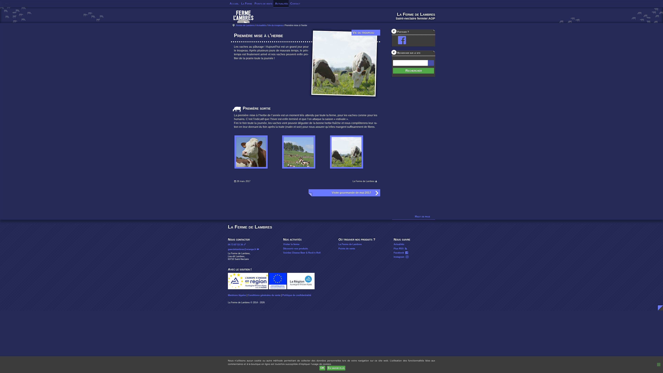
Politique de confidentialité (296, 295)
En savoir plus (336, 367)
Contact (295, 3)
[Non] (658, 364)
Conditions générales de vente (264, 295)
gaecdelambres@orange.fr (242, 249)
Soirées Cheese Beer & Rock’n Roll (302, 252)
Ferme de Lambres (245, 25)
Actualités (281, 3)
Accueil (234, 3)
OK (322, 367)
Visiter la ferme (291, 244)
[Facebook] (400, 40)
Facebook (399, 252)
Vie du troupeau (275, 25)
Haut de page (422, 216)
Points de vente (263, 3)
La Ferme (246, 3)
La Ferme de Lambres (350, 244)
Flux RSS (399, 248)
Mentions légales (237, 295)
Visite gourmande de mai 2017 (351, 192)
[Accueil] (243, 18)
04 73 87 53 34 (235, 244)
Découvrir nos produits (295, 248)
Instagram (399, 257)
